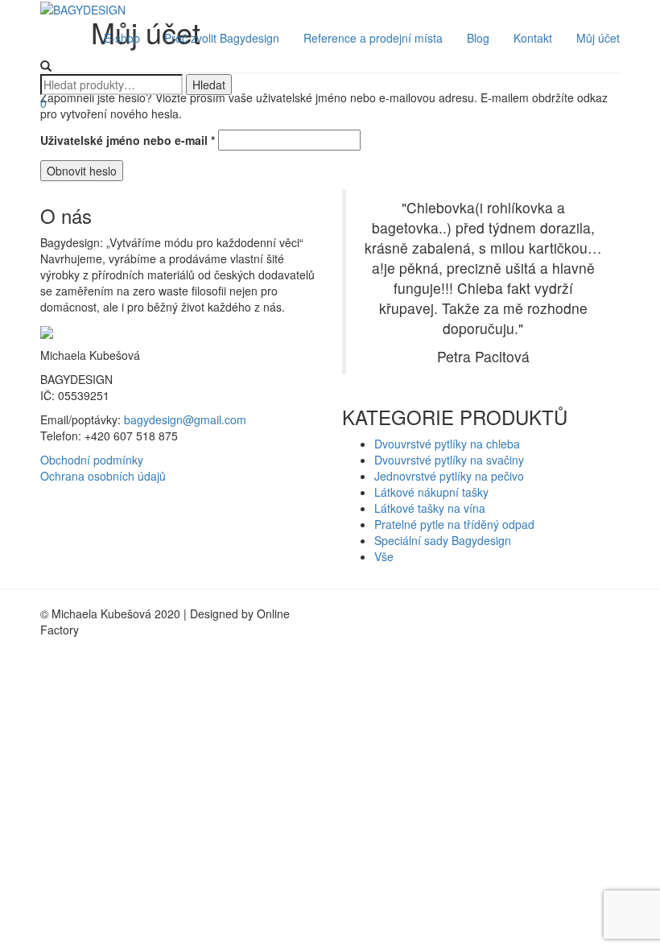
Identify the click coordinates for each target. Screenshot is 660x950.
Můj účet (598, 38)
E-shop (122, 38)
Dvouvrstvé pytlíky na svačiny (449, 460)
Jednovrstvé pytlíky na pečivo (449, 476)
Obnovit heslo (82, 171)
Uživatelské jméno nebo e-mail (127, 140)
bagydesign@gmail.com (185, 419)
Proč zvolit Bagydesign (221, 38)
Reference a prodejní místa (373, 38)
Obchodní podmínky (91, 460)
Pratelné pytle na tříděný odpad (454, 524)
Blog (478, 38)
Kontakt (533, 38)
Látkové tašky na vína (429, 508)
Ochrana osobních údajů (103, 476)
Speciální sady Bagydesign (442, 540)
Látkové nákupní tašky (431, 492)
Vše (384, 556)
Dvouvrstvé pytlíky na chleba (447, 444)
